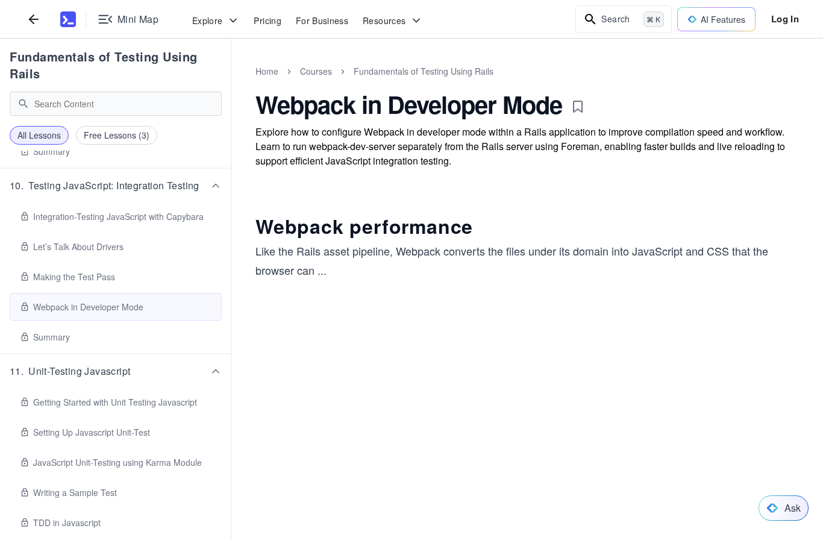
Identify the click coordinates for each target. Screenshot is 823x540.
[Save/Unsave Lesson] (577, 106)
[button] (115, 185)
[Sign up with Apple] (436, 508)
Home (266, 71)
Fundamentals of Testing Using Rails (104, 65)
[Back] (33, 19)
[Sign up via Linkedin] (469, 508)
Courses (316, 71)
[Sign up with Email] (501, 508)
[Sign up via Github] (404, 508)
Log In (785, 18)
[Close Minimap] (231, 84)
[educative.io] (68, 19)
